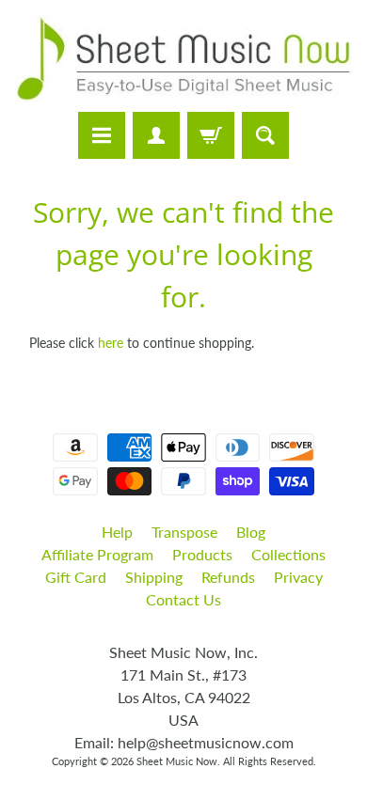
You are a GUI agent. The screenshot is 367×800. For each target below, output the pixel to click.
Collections (288, 554)
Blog (250, 532)
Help (117, 532)
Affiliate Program (97, 554)
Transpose (184, 532)
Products (202, 554)
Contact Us (183, 599)
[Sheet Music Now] (183, 58)
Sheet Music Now (176, 761)
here (110, 343)
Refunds (228, 577)
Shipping (154, 577)
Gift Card (75, 577)
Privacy (298, 577)
